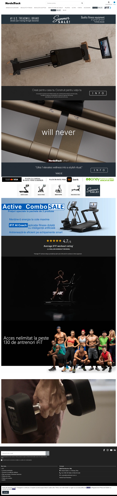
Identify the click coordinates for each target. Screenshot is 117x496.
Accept (5, 492)
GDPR (3, 480)
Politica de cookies (7, 478)
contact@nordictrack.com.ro (69, 475)
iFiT (3, 468)
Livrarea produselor (7, 470)
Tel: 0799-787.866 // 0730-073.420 (70, 473)
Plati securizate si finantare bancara (11, 474)
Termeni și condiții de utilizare (10, 472)
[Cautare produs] (82, 3)
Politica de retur (6, 476)
